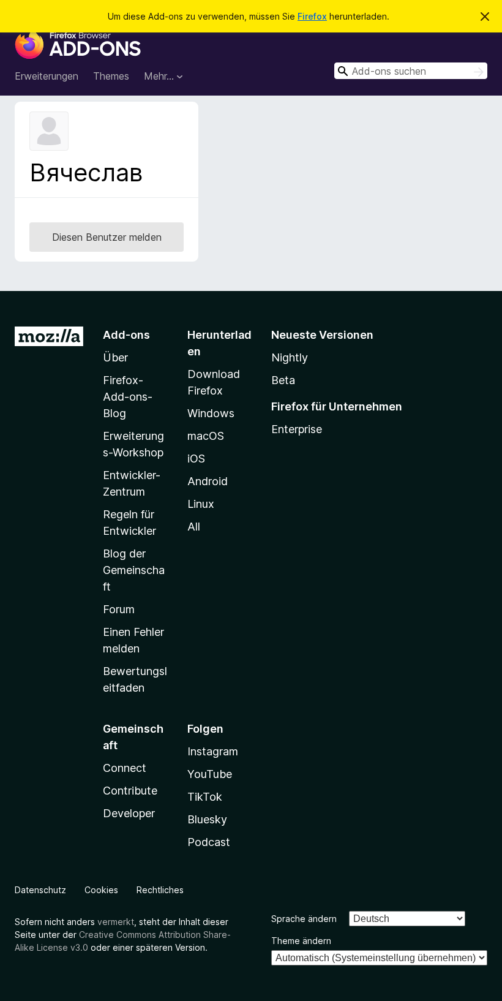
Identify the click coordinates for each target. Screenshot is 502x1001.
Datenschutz (40, 890)
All (193, 526)
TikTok (204, 796)
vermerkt (115, 921)
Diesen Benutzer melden (107, 237)
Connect (124, 767)
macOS (205, 435)
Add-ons (126, 334)
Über (115, 357)
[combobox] (410, 70)
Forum (119, 609)
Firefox (312, 16)
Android (207, 481)
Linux (200, 503)
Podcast (208, 842)
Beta (283, 380)
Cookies (101, 890)
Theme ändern (301, 940)
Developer (129, 813)
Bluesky (207, 819)
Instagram (212, 751)
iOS (196, 458)
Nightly (289, 357)
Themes (111, 76)
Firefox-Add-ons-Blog (127, 397)
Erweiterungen (46, 76)
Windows (210, 413)
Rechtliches (160, 890)
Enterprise (296, 429)
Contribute (130, 790)
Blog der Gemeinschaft (134, 570)
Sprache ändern (304, 918)
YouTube (209, 774)
